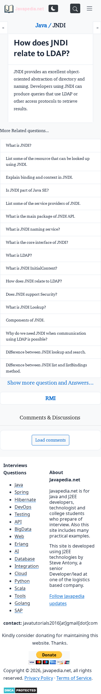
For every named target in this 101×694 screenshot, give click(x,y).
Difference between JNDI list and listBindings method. (46, 367)
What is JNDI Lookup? (26, 307)
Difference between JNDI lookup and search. (46, 352)
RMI (50, 398)
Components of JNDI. (25, 320)
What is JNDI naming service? (33, 229)
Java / (44, 25)
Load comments (50, 440)
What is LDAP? (19, 255)
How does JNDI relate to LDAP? (34, 281)
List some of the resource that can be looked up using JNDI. (47, 161)
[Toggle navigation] (89, 8)
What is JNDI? (18, 145)
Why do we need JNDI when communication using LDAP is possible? (46, 336)
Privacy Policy (38, 678)
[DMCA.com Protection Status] (20, 690)
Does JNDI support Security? (31, 294)
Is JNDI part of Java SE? (27, 190)
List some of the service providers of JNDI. (43, 203)
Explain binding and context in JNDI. (39, 177)
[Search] (75, 8)
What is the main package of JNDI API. (40, 216)
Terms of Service (73, 678)
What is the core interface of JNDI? (37, 242)
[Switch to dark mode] (53, 8)
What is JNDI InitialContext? (31, 268)
